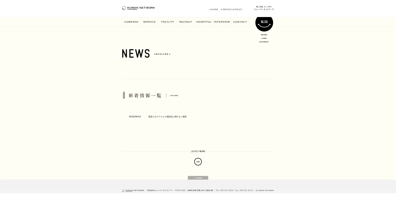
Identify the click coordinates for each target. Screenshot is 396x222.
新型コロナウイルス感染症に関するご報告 (167, 116)
